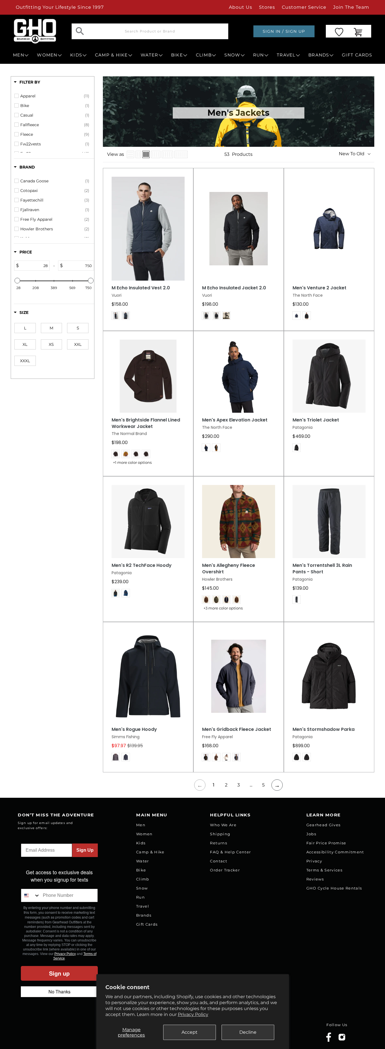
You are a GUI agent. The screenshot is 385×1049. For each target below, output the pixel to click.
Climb (142, 879)
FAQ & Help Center (230, 852)
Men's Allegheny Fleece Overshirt (228, 568)
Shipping (220, 834)
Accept (190, 1032)
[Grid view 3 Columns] (146, 154)
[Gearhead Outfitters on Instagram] (342, 1039)
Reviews (315, 879)
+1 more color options (132, 462)
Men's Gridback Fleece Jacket (236, 729)
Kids (140, 843)
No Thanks (59, 991)
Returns (218, 843)
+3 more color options (223, 608)
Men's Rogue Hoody (134, 729)
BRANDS (318, 55)
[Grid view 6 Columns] (181, 154)
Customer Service (304, 7)
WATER (149, 55)
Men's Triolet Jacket (316, 420)
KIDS (76, 55)
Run (140, 897)
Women (144, 834)
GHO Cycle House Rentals (334, 888)
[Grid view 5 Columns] (167, 154)
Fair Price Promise (326, 843)
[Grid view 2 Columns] (138, 154)
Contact (218, 861)
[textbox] (34, 265)
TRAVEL (286, 55)
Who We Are (223, 825)
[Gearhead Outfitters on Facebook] (329, 1040)
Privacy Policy (193, 1014)
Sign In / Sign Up (284, 31)
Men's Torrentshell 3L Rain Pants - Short (322, 568)
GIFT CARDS (357, 55)
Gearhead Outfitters (65, 1033)
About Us (240, 7)
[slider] (17, 280)
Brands (143, 915)
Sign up (59, 973)
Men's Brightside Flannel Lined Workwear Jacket (146, 423)
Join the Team (351, 7)
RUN (258, 55)
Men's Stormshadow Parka (324, 729)
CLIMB (204, 55)
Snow (142, 888)
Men (140, 825)
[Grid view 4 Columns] (155, 154)
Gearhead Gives (323, 825)
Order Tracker (225, 870)
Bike (141, 870)
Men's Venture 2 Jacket (319, 288)
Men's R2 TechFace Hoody (142, 565)
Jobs (311, 834)
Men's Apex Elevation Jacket (234, 420)
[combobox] (30, 895)
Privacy (314, 861)
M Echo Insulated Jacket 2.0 (234, 288)
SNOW (232, 55)
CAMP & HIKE (111, 55)
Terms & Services (324, 870)
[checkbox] (54, 96)
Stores (267, 7)
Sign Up (85, 850)
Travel (142, 906)
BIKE (177, 55)
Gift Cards (147, 924)
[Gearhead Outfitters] (35, 31)
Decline (247, 1032)
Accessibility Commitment (335, 852)
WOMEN (47, 55)
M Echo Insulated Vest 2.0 (141, 288)
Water (142, 861)
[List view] (130, 154)
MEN (18, 55)
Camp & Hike (150, 852)
